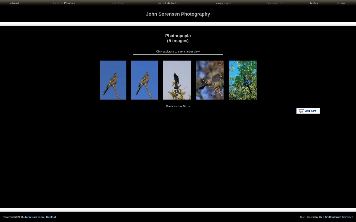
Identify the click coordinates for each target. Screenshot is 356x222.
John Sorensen (34, 217)
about (14, 3)
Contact (51, 217)
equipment (274, 3)
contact (118, 3)
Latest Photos (64, 3)
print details (168, 3)
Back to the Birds (178, 106)
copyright (224, 3)
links (314, 3)
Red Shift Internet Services (336, 217)
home (341, 3)
